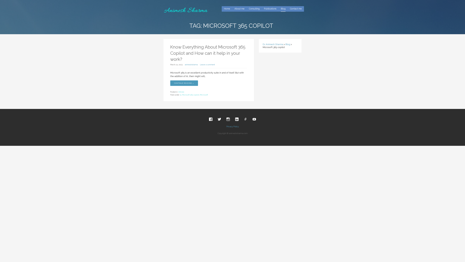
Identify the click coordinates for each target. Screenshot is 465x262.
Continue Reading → (184, 83)
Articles (181, 92)
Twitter (219, 119)
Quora (246, 119)
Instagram (228, 119)
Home (227, 8)
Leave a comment (207, 65)
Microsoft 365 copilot (190, 95)
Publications (270, 8)
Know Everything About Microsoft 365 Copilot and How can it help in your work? (207, 53)
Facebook (211, 119)
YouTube (254, 119)
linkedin (237, 119)
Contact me (296, 8)
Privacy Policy (232, 126)
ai (180, 95)
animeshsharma (191, 65)
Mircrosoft (204, 95)
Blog (283, 8)
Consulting (254, 8)
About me (239, 8)
